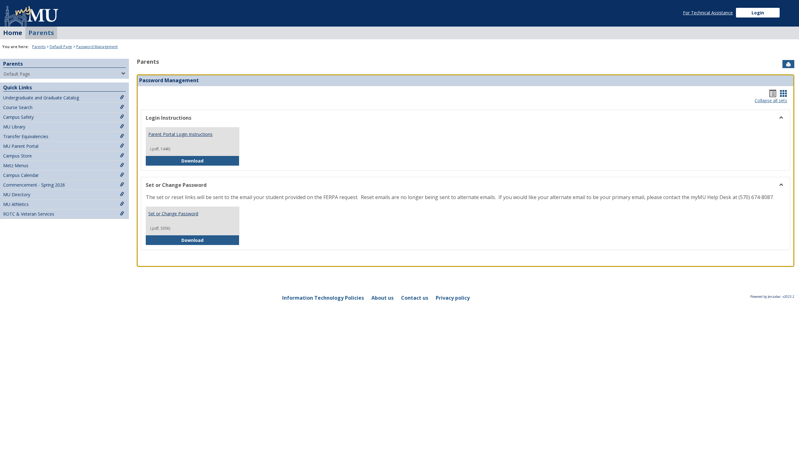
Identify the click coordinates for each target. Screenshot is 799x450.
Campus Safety (18, 117)
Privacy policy (453, 297)
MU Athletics (16, 204)
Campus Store (17, 156)
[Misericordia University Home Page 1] (32, 13)
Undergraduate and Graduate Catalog (41, 98)
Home (12, 32)
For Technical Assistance (708, 13)
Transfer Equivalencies (25, 136)
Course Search (17, 107)
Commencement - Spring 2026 (34, 185)
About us (382, 297)
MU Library (14, 127)
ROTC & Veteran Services (28, 214)
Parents (41, 32)
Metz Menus (15, 165)
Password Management (97, 46)
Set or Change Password (173, 214)
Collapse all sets (771, 100)
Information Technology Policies (323, 297)
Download (210, 161)
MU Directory (16, 195)
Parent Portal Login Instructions (180, 134)
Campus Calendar (21, 175)
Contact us (414, 297)
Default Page (61, 46)
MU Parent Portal (20, 146)
